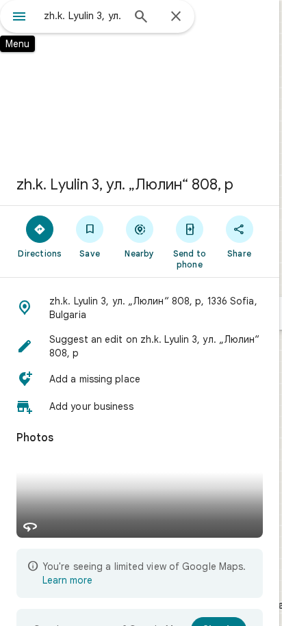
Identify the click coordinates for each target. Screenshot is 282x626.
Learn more (67, 580)
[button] (139, 308)
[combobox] (83, 16)
